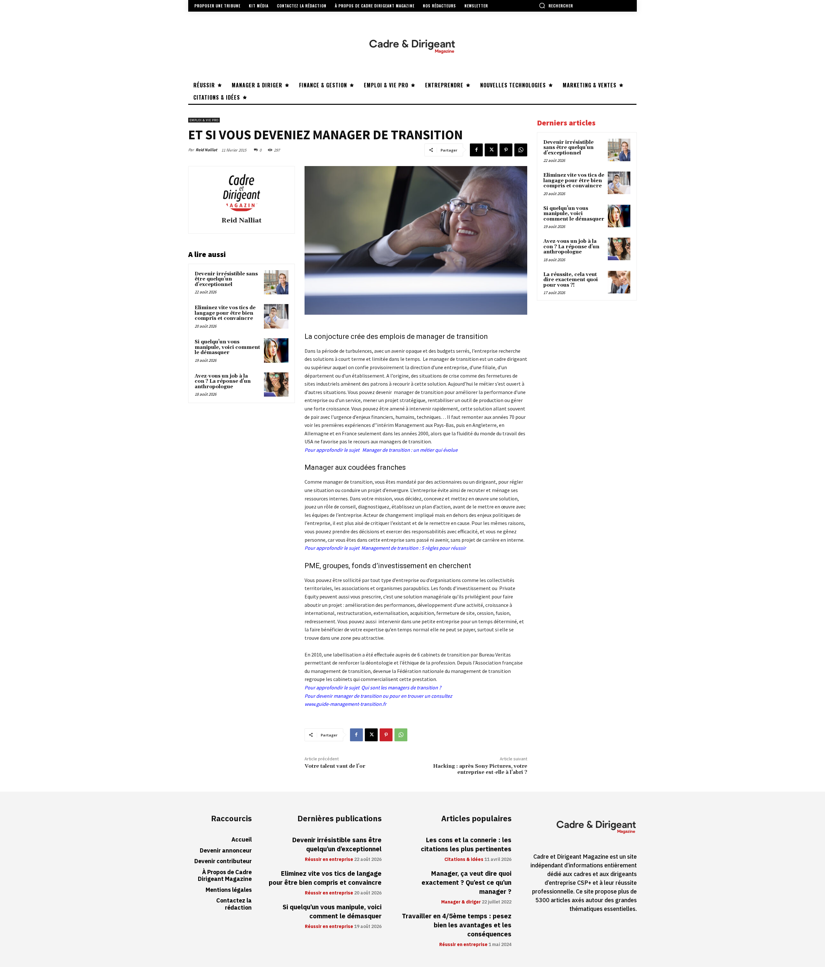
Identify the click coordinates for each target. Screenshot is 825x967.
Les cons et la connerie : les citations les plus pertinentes (466, 844)
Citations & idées (463, 860)
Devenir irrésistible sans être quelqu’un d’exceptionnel (226, 279)
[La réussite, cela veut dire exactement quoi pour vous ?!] (619, 282)
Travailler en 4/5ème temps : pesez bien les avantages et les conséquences (456, 925)
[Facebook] (476, 149)
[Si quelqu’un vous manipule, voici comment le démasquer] (276, 350)
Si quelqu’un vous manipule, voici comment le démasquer (227, 347)
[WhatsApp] (520, 149)
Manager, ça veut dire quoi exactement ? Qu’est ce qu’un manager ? (466, 882)
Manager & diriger (461, 902)
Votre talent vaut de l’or (335, 766)
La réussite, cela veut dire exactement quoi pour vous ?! (570, 279)
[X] (491, 149)
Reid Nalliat (206, 150)
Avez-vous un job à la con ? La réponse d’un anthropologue (223, 381)
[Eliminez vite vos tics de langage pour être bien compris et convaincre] (276, 316)
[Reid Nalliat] (241, 192)
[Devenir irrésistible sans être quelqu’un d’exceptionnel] (276, 282)
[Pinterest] (506, 149)
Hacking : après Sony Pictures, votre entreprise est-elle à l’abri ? (480, 769)
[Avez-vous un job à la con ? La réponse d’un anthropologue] (276, 384)
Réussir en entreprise (329, 860)
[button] (556, 5)
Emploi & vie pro (203, 120)
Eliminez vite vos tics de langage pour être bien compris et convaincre (225, 313)
